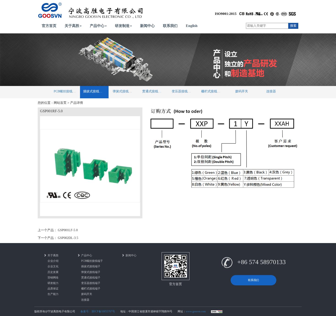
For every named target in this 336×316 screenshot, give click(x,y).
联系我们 (170, 26)
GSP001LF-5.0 (68, 230)
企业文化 (53, 266)
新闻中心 (147, 26)
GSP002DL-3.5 (68, 238)
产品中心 (97, 26)
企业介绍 (53, 260)
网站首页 (60, 102)
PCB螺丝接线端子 (66, 91)
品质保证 (53, 288)
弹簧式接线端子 (124, 91)
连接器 (271, 91)
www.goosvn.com (196, 311)
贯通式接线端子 (153, 91)
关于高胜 (72, 26)
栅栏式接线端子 (212, 91)
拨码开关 (241, 91)
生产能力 (53, 294)
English (191, 26)
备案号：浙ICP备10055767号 (97, 311)
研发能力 (53, 283)
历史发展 (53, 272)
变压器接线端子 (183, 91)
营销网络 (53, 277)
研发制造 (122, 26)
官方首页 (49, 26)
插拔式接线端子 (94, 91)
